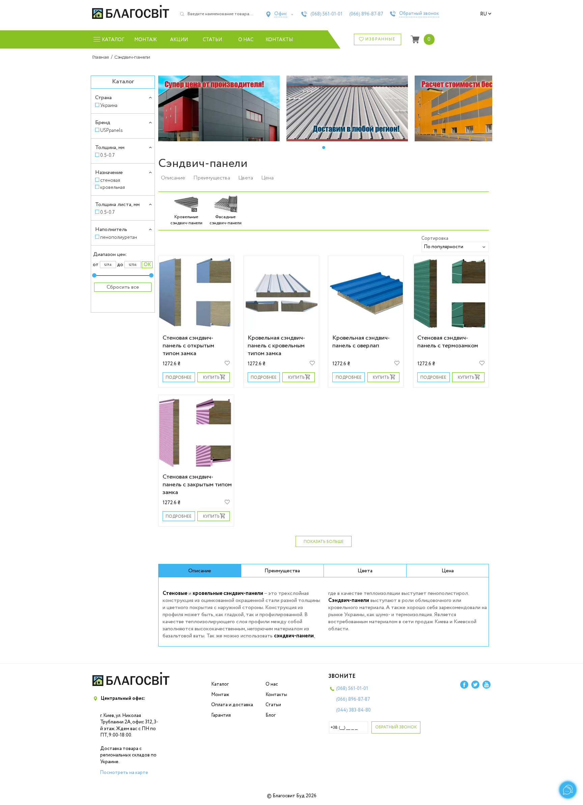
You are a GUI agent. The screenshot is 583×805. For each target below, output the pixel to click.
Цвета (245, 178)
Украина (108, 105)
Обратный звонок (419, 14)
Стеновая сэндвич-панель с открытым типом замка (188, 345)
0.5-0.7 (107, 155)
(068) (326, 14)
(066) (366, 14)
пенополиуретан (118, 237)
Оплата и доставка (232, 704)
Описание (173, 178)
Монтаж (145, 39)
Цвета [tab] (365, 571)
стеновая (110, 180)
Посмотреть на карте (124, 772)
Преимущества (211, 178)
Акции (179, 39)
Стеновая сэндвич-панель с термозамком (447, 342)
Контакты (279, 39)
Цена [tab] (448, 571)
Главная (100, 57)
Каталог (220, 684)
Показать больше (324, 542)
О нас (245, 39)
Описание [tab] (199, 571)
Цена (267, 178)
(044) (353, 710)
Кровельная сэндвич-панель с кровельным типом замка (276, 345)
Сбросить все (123, 287)
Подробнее (179, 377)
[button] (323, 147)
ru (483, 14)
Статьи (212, 39)
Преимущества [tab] (282, 571)
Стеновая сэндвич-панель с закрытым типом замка (197, 484)
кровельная (112, 187)
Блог (271, 715)
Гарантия (221, 715)
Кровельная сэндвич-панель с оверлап (361, 342)
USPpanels (111, 130)
